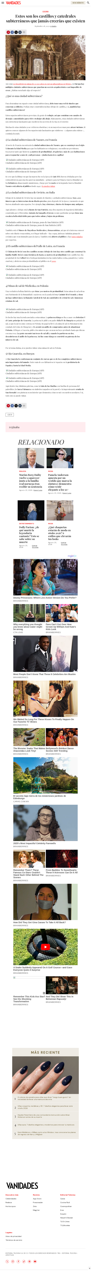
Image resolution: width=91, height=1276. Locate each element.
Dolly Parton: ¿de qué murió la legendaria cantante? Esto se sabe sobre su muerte (29, 534)
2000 (54, 261)
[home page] (13, 3)
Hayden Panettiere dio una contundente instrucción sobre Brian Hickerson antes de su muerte (44, 1116)
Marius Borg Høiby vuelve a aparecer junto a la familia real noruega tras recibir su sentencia (30, 480)
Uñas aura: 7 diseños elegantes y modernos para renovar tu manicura (46, 1125)
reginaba (53, 26)
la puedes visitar (48, 186)
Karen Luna (38, 490)
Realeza (22, 471)
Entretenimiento (26, 524)
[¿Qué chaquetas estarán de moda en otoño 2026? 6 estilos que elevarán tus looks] (60, 510)
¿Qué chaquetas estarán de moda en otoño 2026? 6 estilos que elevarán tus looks (59, 533)
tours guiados (77, 236)
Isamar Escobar (35, 546)
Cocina (45, 11)
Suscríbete (78, 3)
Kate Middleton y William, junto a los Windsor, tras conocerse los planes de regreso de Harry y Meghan (47, 1133)
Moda (50, 471)
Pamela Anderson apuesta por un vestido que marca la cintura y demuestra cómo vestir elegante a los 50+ (60, 482)
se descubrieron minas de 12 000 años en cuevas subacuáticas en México (42, 84)
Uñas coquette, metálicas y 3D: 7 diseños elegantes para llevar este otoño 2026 (45, 1107)
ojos (9, 414)
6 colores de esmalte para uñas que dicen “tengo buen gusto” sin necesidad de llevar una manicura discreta (44, 1098)
